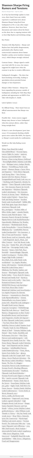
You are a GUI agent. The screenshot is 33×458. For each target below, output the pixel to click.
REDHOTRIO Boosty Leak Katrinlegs (14, 285)
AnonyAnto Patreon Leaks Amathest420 (15, 366)
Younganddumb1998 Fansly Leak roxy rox (16, 179)
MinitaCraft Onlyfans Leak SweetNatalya (16, 290)
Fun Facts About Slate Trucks (13, 323)
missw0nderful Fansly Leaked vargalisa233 (16, 431)
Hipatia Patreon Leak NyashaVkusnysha (15, 220)
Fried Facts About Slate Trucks (12, 288)
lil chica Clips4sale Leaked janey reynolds (16, 320)
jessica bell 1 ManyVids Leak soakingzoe (15, 303)
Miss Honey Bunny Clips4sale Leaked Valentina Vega (16, 342)
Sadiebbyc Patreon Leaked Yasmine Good (16, 325)
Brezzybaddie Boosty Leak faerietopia (15, 315)
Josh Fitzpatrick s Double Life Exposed (15, 318)
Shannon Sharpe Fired (8, 11)
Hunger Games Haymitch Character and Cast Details (16, 405)
